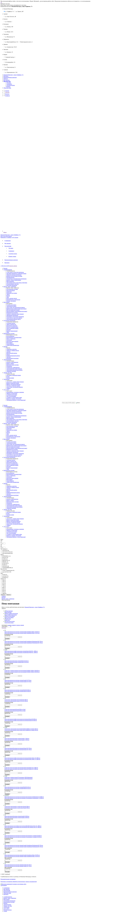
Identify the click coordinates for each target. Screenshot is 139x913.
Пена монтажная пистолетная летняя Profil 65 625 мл (18, 787)
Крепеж (5, 903)
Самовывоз (9, 84)
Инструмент (6, 899)
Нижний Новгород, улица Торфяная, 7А (35, 607)
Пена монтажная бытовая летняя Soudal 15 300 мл (17, 738)
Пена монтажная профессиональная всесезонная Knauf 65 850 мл (21, 719)
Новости (5, 78)
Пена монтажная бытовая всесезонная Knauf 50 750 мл (18, 748)
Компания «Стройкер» (6, 237)
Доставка (8, 82)
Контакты (5, 76)
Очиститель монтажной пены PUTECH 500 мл (16, 699)
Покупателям (8, 246)
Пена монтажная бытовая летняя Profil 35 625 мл (17, 660)
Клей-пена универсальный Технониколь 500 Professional (18, 777)
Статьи (5, 911)
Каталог (5, 268)
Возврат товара (12, 256)
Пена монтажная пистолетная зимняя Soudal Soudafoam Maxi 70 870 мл (22, 855)
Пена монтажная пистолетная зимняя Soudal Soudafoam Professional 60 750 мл (24, 845)
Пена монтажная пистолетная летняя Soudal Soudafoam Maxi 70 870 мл (22, 631)
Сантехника (6, 907)
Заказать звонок (13, 265)
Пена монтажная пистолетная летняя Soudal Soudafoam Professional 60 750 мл (24, 641)
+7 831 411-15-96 (5, 265)
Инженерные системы (8, 902)
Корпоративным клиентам (10, 77)
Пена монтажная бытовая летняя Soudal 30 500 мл (17, 816)
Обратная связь (7, 87)
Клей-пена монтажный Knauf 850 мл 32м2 (15, 709)
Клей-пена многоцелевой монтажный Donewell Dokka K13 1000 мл (21, 767)
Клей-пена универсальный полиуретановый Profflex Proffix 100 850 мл (22, 670)
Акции (16, 237)
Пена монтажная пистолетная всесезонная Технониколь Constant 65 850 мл (23, 835)
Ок (1, 2)
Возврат (8, 86)
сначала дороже (20, 625)
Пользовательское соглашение (8, 879)
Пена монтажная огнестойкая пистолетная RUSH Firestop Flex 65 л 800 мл (23, 826)
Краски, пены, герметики (9, 898)
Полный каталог (7, 909)
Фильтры (4, 627)
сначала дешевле (12, 625)
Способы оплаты (10, 85)
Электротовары (7, 904)
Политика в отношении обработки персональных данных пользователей (19, 881)
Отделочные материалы (9, 900)
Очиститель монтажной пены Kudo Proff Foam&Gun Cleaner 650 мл (21, 728)
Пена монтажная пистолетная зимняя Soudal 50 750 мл (18, 864)
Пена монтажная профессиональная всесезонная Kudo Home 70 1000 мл (22, 758)
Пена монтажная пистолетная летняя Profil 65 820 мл (18, 690)
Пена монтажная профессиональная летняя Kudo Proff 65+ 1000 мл (21, 651)
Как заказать (6, 80)
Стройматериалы (7, 896)
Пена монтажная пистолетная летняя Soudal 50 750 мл (18, 680)
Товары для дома (7, 906)
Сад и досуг (6, 908)
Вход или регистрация (6, 236)
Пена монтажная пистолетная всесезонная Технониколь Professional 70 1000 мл (24, 796)
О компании (8, 240)
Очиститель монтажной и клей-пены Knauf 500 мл (17, 806)
